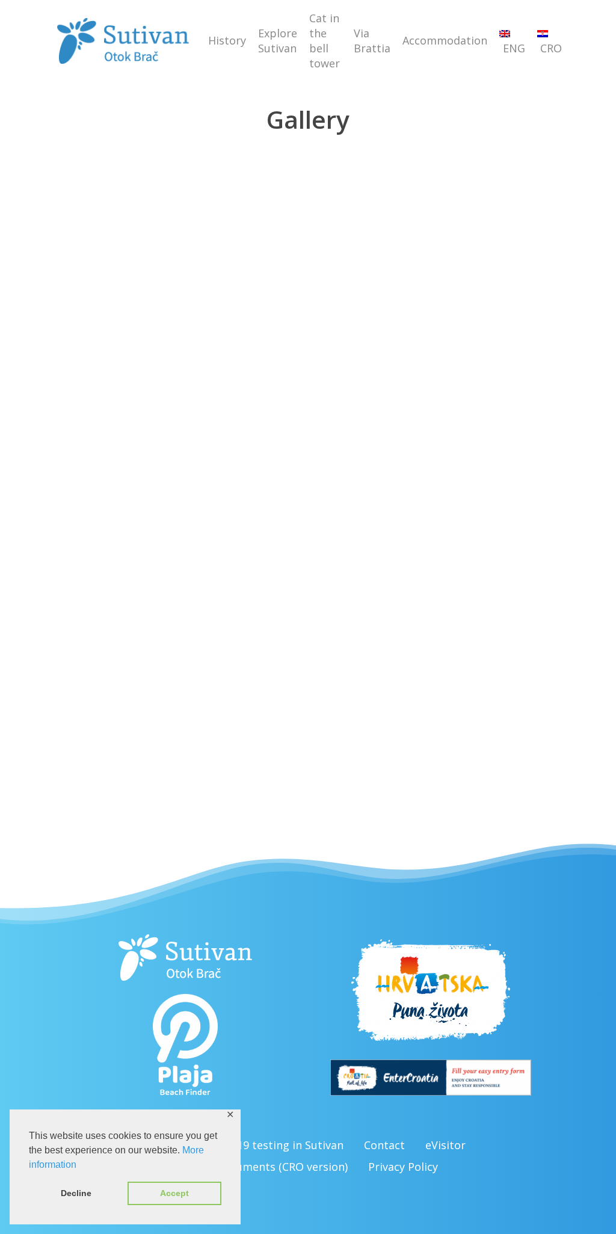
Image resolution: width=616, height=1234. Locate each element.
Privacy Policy (403, 1166)
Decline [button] (76, 1193)
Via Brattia (372, 40)
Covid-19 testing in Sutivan (274, 1145)
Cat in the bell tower (324, 41)
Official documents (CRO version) (263, 1166)
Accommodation (444, 40)
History (227, 40)
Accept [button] (174, 1193)
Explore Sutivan (277, 40)
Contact (384, 1145)
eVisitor (445, 1145)
